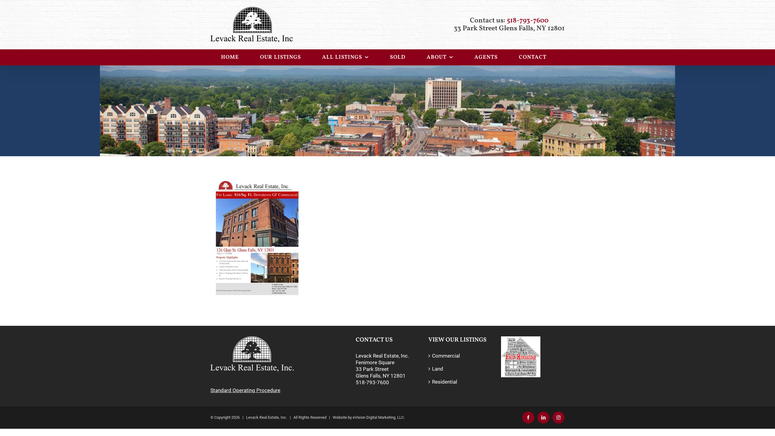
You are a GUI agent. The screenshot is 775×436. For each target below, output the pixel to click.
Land (437, 369)
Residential (444, 382)
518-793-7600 (528, 20)
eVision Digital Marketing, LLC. (379, 417)
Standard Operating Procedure (245, 390)
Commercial (446, 356)
